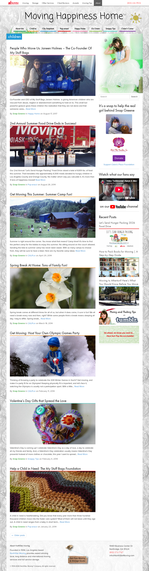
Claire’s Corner (127, 28)
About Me (20, 28)
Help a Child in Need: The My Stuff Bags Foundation (45, 468)
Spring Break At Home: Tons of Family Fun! (38, 265)
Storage (35, 3)
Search (134, 96)
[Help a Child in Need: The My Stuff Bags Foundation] (52, 491)
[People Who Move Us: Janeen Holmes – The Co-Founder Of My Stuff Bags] (52, 75)
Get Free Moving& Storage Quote (77, 559)
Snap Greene (19, 113)
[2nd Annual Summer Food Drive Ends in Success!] (52, 146)
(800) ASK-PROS (134, 3)
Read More (31, 109)
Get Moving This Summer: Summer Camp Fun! (41, 194)
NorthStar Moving (18, 553)
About (98, 3)
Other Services (48, 3)
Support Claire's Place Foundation (119, 164)
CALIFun (33, 28)
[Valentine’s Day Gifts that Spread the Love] (52, 423)
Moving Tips (87, 3)
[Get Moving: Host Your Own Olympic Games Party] (52, 356)
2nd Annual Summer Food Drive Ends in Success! (43, 123)
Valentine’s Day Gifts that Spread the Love (38, 401)
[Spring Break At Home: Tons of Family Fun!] (52, 288)
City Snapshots (48, 28)
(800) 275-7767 (116, 552)
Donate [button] (119, 158)
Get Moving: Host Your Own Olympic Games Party (45, 333)
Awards (76, 3)
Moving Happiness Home (75, 16)
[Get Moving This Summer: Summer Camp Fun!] (52, 217)
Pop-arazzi (64, 28)
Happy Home (80, 28)
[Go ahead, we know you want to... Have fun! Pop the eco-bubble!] (119, 334)
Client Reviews (63, 3)
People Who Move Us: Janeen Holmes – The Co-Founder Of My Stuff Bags (51, 50)
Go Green (95, 28)
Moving (25, 3)
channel (132, 206)
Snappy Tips (110, 28)
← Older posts (18, 535)
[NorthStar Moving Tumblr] (119, 316)
